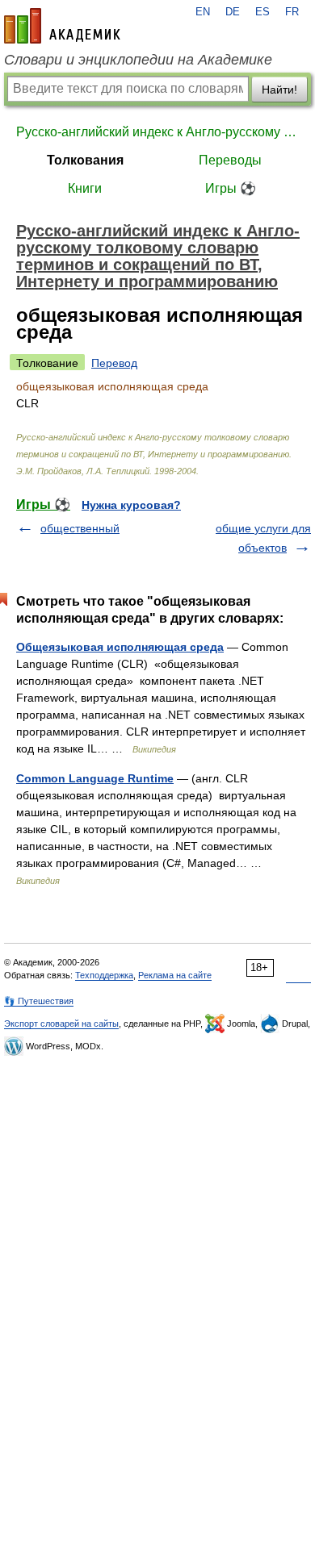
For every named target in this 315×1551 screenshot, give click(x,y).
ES (262, 12)
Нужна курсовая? (131, 504)
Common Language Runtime (95, 778)
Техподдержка (104, 975)
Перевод (114, 362)
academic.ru (62, 26)
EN (202, 12)
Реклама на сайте (175, 975)
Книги (85, 188)
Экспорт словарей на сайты (61, 1023)
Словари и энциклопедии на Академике (138, 60)
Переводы (230, 160)
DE (232, 12)
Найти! (279, 89)
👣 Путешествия (39, 1001)
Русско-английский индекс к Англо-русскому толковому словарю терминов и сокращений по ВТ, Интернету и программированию (157, 132)
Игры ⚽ (230, 188)
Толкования (85, 160)
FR (292, 12)
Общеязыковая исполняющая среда (120, 646)
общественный (80, 528)
